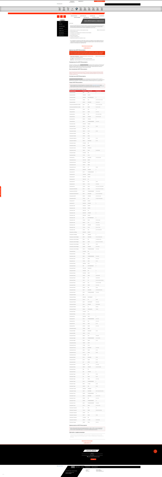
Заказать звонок (99, 1)
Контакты (98, 4)
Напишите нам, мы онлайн (0, 191)
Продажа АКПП (89, 4)
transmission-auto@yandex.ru (72, 2)
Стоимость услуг (88, 469)
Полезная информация (99, 470)
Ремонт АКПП (78, 4)
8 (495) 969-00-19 (80, 1)
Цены (85, 4)
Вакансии (87, 470)
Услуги (82, 4)
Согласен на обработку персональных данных (94, 456)
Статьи (94, 4)
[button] (57, 9)
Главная (73, 4)
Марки (61, 13)
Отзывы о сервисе (98, 469)
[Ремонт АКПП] (59, 3)
